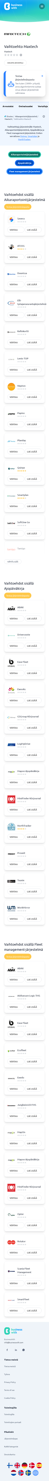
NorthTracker (24, 139)
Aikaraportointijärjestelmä (26, 116)
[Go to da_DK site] (32, 1465)
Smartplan (32, 136)
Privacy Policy (10, 1382)
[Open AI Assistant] (23, 1350)
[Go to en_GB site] (17, 1465)
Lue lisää (32, 229)
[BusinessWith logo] (13, 6)
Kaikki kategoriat (11, 1446)
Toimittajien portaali (12, 1422)
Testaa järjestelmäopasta (17, 206)
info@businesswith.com (13, 1342)
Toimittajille (9, 1414)
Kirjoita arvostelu (15, 63)
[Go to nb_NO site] (21, 1473)
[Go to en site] (35, 1473)
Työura (7, 1374)
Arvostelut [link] (8, 106)
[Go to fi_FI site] (10, 1465)
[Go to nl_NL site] (13, 1473)
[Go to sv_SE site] (28, 1473)
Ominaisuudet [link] (26, 106)
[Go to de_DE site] (24, 1465)
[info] (21, 55)
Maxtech (8, 119)
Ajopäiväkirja (24, 163)
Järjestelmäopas (11, 1438)
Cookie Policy (9, 1398)
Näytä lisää (12, 561)
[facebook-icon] (7, 1350)
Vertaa (14, 229)
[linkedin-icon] (16, 1350)
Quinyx (23, 136)
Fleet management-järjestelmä (24, 171)
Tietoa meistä (10, 1366)
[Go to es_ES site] (39, 1465)
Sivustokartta (9, 1454)
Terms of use (9, 1390)
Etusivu (10, 116)
